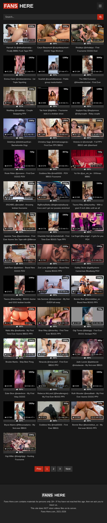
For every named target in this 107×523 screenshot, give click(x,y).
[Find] (100, 17)
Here (18, 6)
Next (68, 469)
